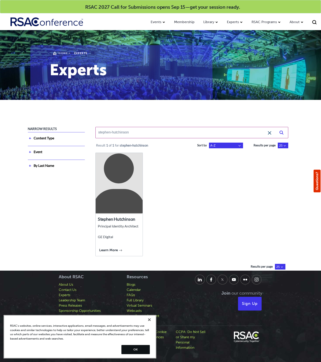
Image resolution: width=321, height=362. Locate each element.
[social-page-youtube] (234, 280)
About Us (66, 284)
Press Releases (70, 305)
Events (156, 22)
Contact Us (67, 290)
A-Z (213, 145)
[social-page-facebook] (211, 280)
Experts (233, 22)
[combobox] (185, 132)
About (295, 22)
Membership (184, 22)
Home (63, 53)
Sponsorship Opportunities (80, 311)
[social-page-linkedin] (200, 280)
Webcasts (134, 311)
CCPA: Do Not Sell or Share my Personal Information (190, 340)
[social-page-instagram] (257, 280)
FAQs (131, 295)
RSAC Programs (264, 22)
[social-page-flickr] (245, 280)
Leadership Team (72, 300)
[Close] (149, 319)
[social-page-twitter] (222, 280)
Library (208, 22)
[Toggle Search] (314, 23)
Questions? (317, 181)
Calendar (134, 290)
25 (281, 145)
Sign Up (250, 303)
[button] (269, 132)
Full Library (135, 300)
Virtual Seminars (139, 305)
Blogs (131, 284)
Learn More (109, 250)
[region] (79, 337)
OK (135, 349)
